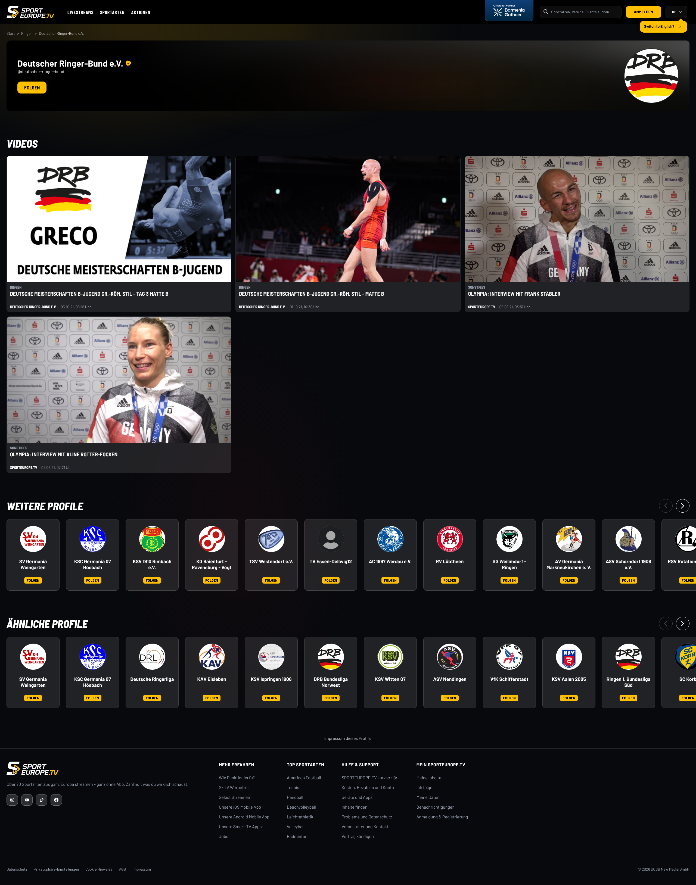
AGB (122, 869)
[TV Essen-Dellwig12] (331, 539)
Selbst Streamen (234, 797)
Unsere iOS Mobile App (240, 807)
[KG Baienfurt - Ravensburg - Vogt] (212, 539)
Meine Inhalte (429, 777)
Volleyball (295, 826)
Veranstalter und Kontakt (365, 826)
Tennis (293, 787)
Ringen (27, 33)
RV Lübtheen (450, 561)
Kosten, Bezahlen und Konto (368, 787)
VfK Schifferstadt (509, 679)
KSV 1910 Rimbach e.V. (152, 564)
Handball (295, 797)
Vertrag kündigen (358, 836)
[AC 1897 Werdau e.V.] (390, 539)
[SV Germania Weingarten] (33, 539)
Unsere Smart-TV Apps (240, 826)
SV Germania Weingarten (33, 564)
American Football (304, 777)
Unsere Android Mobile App (244, 816)
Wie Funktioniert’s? (237, 777)
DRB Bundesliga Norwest (331, 682)
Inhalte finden (355, 807)
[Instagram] (12, 800)
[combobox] (584, 12)
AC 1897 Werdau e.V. (390, 561)
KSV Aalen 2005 (569, 679)
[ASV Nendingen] (450, 657)
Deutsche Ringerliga (152, 679)
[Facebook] (56, 800)
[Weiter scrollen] (682, 506)
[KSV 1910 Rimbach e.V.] (152, 539)
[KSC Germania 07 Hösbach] (93, 539)
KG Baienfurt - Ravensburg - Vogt (212, 564)
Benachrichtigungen (436, 807)
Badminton (297, 836)
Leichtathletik (300, 816)
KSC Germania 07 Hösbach (92, 564)
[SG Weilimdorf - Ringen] (509, 539)
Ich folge (425, 787)
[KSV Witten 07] (390, 657)
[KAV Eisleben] (212, 657)
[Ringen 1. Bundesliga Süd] (629, 657)
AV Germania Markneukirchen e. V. (568, 564)
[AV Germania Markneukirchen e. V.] (569, 539)
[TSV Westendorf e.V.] (271, 539)
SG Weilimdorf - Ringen (509, 564)
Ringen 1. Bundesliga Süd (629, 682)
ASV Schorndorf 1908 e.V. (628, 564)
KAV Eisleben (211, 679)
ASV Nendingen (449, 679)
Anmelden (643, 12)
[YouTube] (27, 800)
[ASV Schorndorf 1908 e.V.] (629, 539)
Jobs (223, 836)
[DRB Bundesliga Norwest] (331, 657)
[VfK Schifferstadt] (509, 657)
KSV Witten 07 (390, 679)
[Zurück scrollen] (666, 506)
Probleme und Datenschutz (367, 816)
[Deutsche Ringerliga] (152, 657)
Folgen (32, 88)
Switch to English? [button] (659, 26)
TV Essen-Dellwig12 (331, 561)
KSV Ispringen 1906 (271, 679)
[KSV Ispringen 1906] (271, 657)
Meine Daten (428, 797)
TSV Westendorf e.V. (271, 561)
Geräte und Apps (357, 797)
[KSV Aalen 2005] (569, 657)
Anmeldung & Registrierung (442, 816)
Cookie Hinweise (99, 869)
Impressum (141, 869)
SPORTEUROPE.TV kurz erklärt (370, 777)
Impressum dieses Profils (347, 738)
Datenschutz (17, 869)
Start (11, 33)
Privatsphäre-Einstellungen (56, 869)
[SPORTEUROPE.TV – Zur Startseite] (30, 12)
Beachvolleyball (301, 807)
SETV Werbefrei (233, 787)
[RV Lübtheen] (450, 539)
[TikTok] (41, 800)
